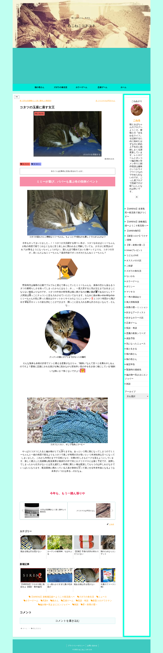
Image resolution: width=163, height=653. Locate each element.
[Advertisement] (81, 66)
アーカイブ (130, 391)
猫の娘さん (37, 164)
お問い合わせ (92, 646)
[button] (111, 546)
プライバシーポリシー (76, 646)
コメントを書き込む (67, 620)
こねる (136, 120)
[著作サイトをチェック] (136, 196)
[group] (33, 546)
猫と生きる (25, 164)
